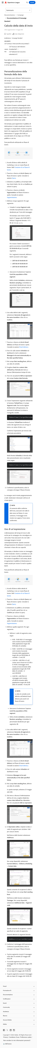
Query (14, 178)
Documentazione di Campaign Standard (15, 19)
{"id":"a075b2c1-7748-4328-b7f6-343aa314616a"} (16, 44)
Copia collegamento (19, 34)
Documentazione (9, 15)
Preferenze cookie (25, 1037)
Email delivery (23, 347)
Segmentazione (12, 197)
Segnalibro (8, 34)
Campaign (20, 15)
